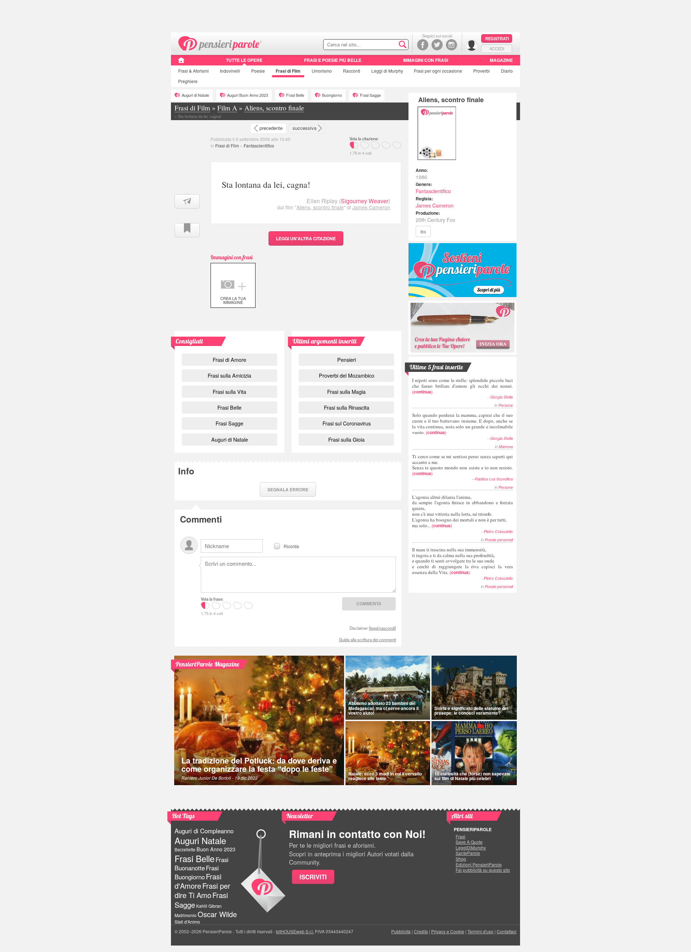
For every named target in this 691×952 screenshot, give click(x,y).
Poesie (258, 71)
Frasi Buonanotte (202, 863)
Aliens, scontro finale (320, 207)
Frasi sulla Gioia (346, 439)
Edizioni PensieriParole (479, 864)
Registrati (497, 38)
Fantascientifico (259, 145)
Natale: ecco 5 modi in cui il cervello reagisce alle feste (385, 776)
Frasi (193, 71)
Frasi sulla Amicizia (229, 375)
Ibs (423, 231)
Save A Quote (469, 842)
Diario (507, 71)
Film (288, 71)
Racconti (351, 71)
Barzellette (185, 849)
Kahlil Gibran (209, 906)
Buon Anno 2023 (216, 849)
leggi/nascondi (382, 628)
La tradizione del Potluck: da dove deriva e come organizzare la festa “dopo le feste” (259, 765)
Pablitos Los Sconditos (494, 479)
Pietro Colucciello (498, 531)
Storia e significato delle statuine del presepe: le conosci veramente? (471, 710)
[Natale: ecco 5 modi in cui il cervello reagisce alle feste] (388, 753)
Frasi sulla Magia (346, 391)
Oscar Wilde (217, 914)
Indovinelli (230, 71)
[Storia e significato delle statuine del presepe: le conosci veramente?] (474, 688)
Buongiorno (332, 95)
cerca (388, 45)
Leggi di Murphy (387, 71)
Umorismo (322, 71)
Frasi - (220, 43)
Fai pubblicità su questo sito (483, 870)
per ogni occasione (438, 71)
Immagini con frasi (425, 60)
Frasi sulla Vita (229, 391)
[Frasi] (181, 62)
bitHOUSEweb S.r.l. (295, 931)
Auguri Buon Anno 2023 (247, 95)
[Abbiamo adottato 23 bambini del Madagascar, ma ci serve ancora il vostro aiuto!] (388, 688)
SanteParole (468, 853)
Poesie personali (499, 539)
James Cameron (371, 207)
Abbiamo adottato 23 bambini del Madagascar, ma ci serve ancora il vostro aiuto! (383, 708)
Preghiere (188, 81)
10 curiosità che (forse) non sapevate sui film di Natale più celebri (472, 776)
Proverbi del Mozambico (346, 375)
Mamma (506, 446)
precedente (271, 127)
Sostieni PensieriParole (462, 270)
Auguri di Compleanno (204, 830)
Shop (461, 859)
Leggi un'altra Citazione (306, 238)
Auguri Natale (200, 840)
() (462, 386)
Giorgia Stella (501, 397)
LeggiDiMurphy (471, 848)
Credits (421, 931)
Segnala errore (287, 489)
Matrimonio (186, 915)
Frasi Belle (295, 95)
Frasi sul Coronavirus (346, 423)
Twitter (437, 44)
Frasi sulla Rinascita (346, 407)
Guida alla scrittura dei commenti (367, 639)
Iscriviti (313, 877)
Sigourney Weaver (364, 201)
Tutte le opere (244, 60)
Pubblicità (401, 931)
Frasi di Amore (229, 359)
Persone (505, 405)
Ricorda (291, 545)
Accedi (496, 48)
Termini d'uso (480, 931)
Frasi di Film (227, 145)
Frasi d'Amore (198, 881)
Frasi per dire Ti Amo (202, 890)
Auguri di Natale (195, 95)
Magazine (501, 60)
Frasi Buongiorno (197, 872)
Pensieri (346, 359)
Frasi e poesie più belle (332, 60)
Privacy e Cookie (447, 931)
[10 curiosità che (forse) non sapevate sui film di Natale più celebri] (474, 753)
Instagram (451, 44)
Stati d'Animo (187, 922)
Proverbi (481, 71)
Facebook (422, 44)
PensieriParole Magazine (207, 664)
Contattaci (506, 931)
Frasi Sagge (370, 95)
